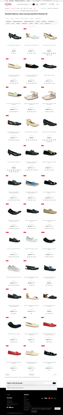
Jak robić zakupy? (26, 399)
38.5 (49, 53)
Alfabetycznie (32, 18)
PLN (54, 0)
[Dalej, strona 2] (55, 374)
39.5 (53, 53)
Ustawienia (34, 411)
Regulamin (25, 400)
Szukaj (34, 4)
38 (29, 53)
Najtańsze (12, 18)
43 (53, 83)
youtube (11, 407)
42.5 (49, 141)
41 (15, 53)
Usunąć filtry (31, 26)
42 (35, 53)
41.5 (11, 171)
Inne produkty (31, 374)
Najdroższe (17, 18)
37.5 (45, 53)
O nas (25, 396)
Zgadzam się (57, 408)
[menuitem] (7, 8)
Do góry (8, 374)
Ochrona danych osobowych (28, 406)
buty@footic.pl (9, 405)
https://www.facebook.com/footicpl (7, 407)
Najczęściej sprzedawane (24, 18)
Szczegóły (13, 42)
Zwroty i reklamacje (27, 403)
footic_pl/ (8, 407)
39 (51, 53)
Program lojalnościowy (27, 404)
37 (27, 53)
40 (13, 53)
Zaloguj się (54, 383)
